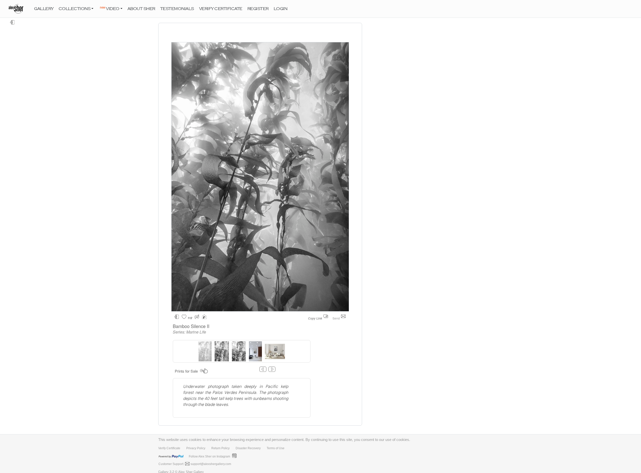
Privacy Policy (195, 448)
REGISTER (258, 9)
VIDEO (109, 8)
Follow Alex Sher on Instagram (209, 456)
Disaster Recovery (248, 448)
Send (337, 318)
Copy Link (315, 318)
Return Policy (220, 448)
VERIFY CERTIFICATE (220, 9)
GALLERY (44, 9)
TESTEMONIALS (177, 9)
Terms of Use (275, 448)
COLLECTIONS (75, 9)
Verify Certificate (169, 448)
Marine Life (196, 332)
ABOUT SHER (141, 9)
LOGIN (280, 9)
